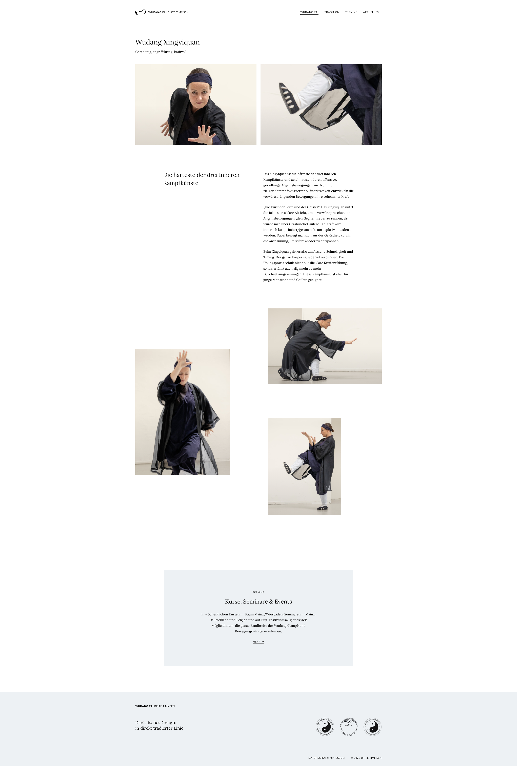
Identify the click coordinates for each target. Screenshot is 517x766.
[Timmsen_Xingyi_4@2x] (182, 412)
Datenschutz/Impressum (326, 758)
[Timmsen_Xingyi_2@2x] (321, 104)
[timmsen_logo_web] (161, 12)
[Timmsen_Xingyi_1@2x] (195, 104)
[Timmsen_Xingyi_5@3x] (304, 466)
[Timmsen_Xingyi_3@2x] (325, 346)
